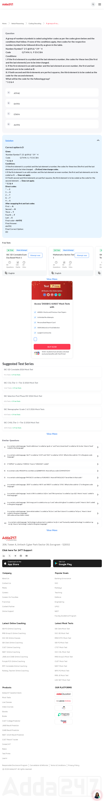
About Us (5, 578)
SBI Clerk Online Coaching (12, 643)
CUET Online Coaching (11, 647)
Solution (9, 141)
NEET (57, 611)
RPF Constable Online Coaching (14, 666)
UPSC (57, 606)
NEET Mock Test (61, 666)
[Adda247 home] (7, 4)
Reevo (4, 749)
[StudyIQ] (63, 707)
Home (4, 23)
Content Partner (8, 606)
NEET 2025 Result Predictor (13, 735)
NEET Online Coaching (11, 652)
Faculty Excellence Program (65, 616)
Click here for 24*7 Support (17, 550)
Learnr (4, 758)
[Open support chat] (97, 795)
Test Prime (6, 754)
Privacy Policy (73, 765)
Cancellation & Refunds (39, 765)
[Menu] (100, 4)
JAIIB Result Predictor (10, 726)
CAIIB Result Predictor (10, 730)
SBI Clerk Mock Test (62, 629)
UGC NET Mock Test (62, 680)
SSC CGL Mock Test (62, 652)
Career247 (6, 744)
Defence (58, 597)
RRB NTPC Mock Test (63, 638)
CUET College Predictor (11, 721)
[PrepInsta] (63, 714)
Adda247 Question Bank (11, 693)
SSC (56, 583)
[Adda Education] (63, 694)
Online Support (8, 611)
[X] (9, 555)
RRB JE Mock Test (61, 675)
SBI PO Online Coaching (11, 629)
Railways (58, 588)
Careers (5, 593)
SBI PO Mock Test (61, 643)
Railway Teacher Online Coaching (15, 671)
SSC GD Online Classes (11, 638)
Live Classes (7, 702)
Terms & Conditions (58, 765)
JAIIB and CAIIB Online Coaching (15, 657)
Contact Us (6, 583)
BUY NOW (52, 347)
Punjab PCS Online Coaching (13, 661)
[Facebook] (20, 555)
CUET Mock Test (61, 661)
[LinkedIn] (3, 555)
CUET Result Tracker (10, 740)
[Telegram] (15, 555)
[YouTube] (26, 555)
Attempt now (35, 255)
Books (4, 716)
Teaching (58, 593)
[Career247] (63, 721)
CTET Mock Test (61, 647)
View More (52, 279)
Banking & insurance (63, 578)
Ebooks (5, 712)
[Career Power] (63, 701)
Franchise (6, 602)
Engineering (59, 602)
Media (4, 588)
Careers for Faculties (10, 597)
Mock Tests (6, 697)
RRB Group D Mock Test (64, 657)
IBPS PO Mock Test (62, 671)
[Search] (93, 4)
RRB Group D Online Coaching (14, 633)
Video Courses (7, 707)
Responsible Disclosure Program (14, 765)
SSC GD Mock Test (62, 633)
